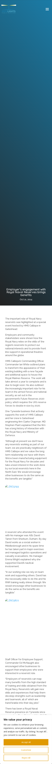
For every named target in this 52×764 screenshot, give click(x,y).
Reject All (26, 757)
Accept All (26, 742)
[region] (26, 739)
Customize (26, 750)
